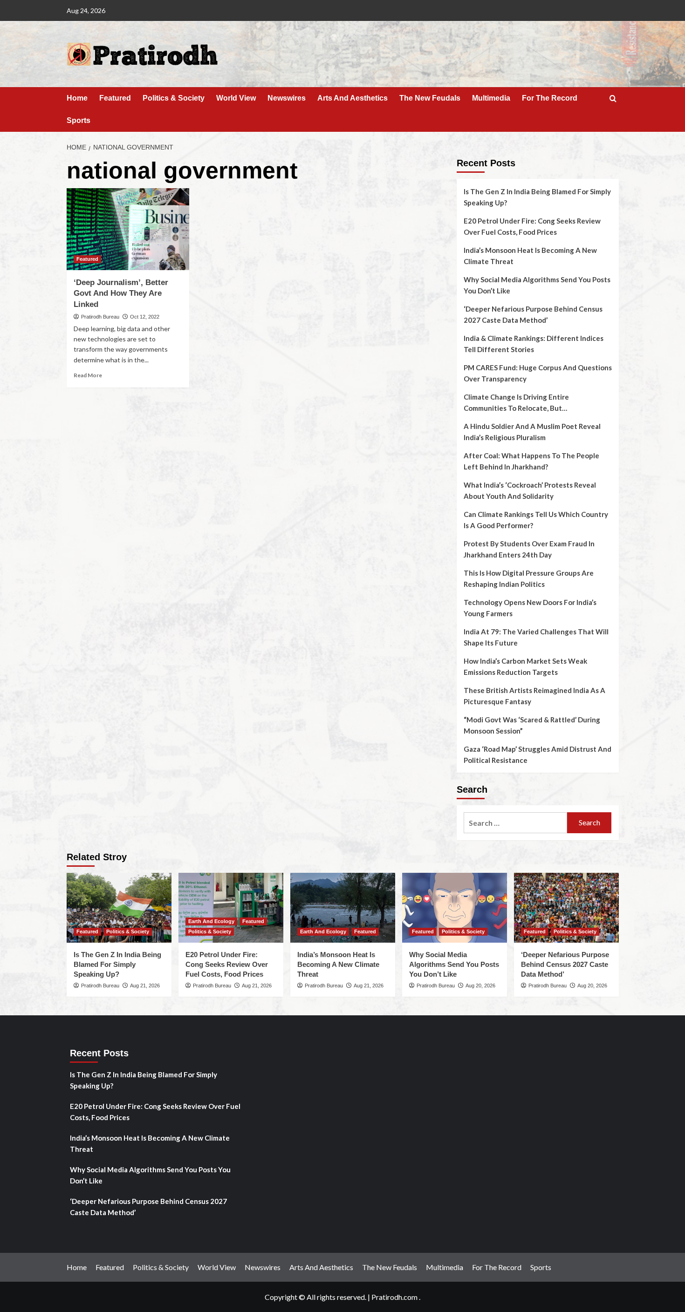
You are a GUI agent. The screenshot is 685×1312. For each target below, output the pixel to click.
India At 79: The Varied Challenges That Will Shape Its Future (536, 637)
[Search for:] (516, 822)
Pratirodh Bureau (100, 317)
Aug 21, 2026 (145, 985)
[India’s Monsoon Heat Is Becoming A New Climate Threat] (342, 908)
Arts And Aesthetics (352, 98)
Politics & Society (174, 98)
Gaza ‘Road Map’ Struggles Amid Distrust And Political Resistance (537, 754)
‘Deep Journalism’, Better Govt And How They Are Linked (121, 293)
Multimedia (491, 98)
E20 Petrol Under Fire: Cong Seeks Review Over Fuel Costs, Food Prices (532, 226)
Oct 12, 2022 (144, 317)
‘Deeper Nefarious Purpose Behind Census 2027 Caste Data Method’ (533, 314)
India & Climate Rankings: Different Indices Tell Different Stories (533, 343)
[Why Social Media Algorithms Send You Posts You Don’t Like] (454, 908)
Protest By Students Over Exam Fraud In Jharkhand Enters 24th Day (529, 549)
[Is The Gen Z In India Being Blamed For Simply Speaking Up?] (119, 908)
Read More (88, 375)
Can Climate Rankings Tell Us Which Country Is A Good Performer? (536, 520)
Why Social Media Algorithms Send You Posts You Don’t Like (537, 285)
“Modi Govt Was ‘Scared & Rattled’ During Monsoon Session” (532, 725)
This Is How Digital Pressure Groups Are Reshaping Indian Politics (529, 578)
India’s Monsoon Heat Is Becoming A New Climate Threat (530, 255)
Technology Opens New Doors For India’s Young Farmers (530, 608)
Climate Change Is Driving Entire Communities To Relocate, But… (516, 402)
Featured (115, 98)
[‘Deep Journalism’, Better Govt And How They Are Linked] (128, 229)
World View (236, 98)
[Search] (613, 99)
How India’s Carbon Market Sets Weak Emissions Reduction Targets (525, 666)
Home (77, 98)
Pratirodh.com (394, 1296)
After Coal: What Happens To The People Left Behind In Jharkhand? (531, 461)
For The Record (549, 98)
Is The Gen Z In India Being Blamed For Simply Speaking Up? (537, 197)
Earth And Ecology (211, 921)
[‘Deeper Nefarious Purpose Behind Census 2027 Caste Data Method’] (566, 908)
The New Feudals (429, 98)
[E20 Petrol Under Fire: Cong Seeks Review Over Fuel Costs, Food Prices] (230, 908)
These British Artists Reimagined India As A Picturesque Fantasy (534, 696)
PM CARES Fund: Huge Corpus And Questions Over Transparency (538, 373)
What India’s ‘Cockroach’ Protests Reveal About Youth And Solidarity (530, 490)
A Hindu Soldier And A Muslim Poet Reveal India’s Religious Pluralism (532, 432)
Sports (78, 120)
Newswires (286, 98)
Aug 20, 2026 (480, 985)
